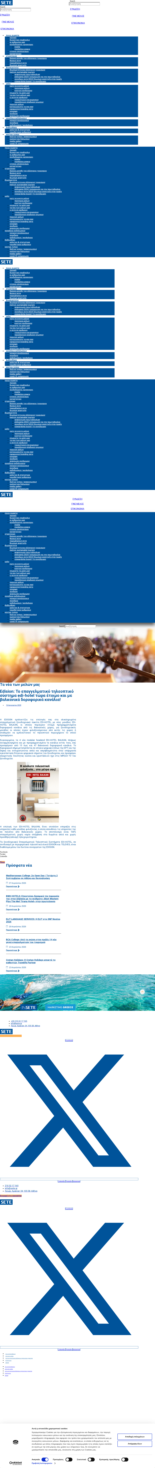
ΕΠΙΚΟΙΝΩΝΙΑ (78, 23)
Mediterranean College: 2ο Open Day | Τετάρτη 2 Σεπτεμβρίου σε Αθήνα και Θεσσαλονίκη (32, 877)
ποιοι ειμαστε (12, 35)
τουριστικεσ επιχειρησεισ (27, 100)
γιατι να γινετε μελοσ (19, 86)
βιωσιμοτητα (12, 67)
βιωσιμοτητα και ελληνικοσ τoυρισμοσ (27, 70)
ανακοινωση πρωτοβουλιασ (27, 74)
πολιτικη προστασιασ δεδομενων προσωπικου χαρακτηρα (19, 1358)
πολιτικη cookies (9, 1356)
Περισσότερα (12, 886)
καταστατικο (15, 54)
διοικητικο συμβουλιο (20, 40)
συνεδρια (14, 123)
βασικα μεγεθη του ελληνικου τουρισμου (28, 58)
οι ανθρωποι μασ (17, 42)
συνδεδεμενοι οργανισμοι (21, 44)
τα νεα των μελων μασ (20, 95)
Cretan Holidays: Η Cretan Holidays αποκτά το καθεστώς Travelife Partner (30, 961)
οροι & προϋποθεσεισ (10, 1354)
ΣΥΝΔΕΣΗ (75, 9)
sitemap (7, 1362)
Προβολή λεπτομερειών (42, 1463)
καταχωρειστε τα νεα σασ (21, 107)
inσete (17, 47)
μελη (8, 84)
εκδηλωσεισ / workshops (21, 125)
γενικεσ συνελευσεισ (19, 120)
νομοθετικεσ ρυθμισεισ (20, 132)
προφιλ (13, 37)
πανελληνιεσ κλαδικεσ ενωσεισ (29, 102)
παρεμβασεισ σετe (18, 63)
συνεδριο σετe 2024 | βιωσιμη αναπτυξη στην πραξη (38, 79)
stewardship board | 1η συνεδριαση (30, 81)
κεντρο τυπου (12, 134)
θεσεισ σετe (15, 61)
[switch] (69, 1459)
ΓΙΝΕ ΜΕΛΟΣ (78, 16)
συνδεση (14, 113)
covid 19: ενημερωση (19, 143)
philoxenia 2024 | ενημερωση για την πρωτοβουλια (37, 77)
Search (72, 1)
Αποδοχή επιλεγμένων (134, 1437)
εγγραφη (13, 111)
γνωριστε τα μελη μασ (20, 93)
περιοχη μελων (17, 104)
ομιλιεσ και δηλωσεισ (20, 139)
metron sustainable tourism (22, 72)
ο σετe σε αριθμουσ (18, 97)
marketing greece (22, 49)
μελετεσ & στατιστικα (20, 130)
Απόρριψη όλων (135, 1444)
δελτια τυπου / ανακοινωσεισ (23, 137)
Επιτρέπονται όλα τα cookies (134, 1429)
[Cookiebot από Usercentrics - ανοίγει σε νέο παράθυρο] (15, 1463)
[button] (38, 852)
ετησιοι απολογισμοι (19, 51)
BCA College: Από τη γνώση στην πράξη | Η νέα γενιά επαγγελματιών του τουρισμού (31, 941)
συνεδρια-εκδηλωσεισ (16, 118)
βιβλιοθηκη (11, 127)
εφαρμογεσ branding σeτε (21, 109)
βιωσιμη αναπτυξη (18, 65)
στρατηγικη (11, 56)
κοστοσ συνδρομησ (23, 90)
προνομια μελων (22, 88)
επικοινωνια (8, 1360)
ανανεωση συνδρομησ (20, 116)
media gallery (15, 141)
